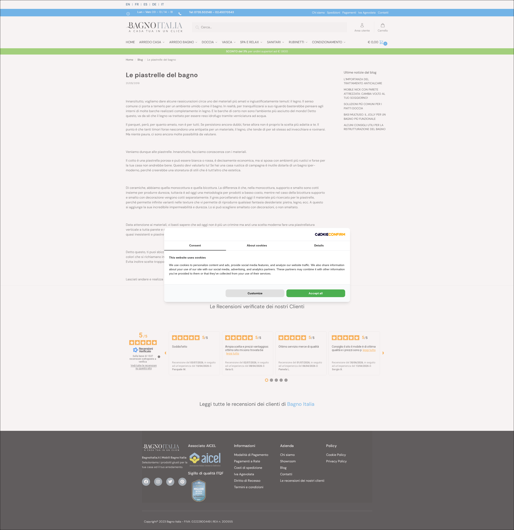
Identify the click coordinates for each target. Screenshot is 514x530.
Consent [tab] (195, 245)
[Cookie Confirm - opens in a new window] (330, 234)
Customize (255, 293)
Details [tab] (319, 245)
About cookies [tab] (257, 245)
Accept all (316, 293)
